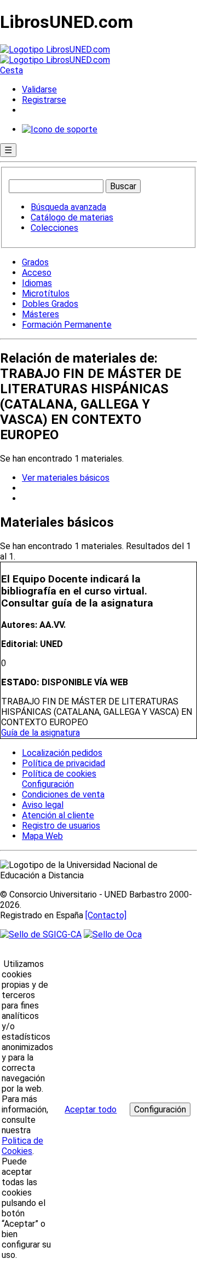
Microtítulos (45, 293)
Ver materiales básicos (65, 478)
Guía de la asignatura (40, 732)
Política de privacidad (63, 763)
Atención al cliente (58, 815)
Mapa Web (42, 836)
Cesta (11, 70)
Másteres (40, 314)
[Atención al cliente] (59, 129)
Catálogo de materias (72, 217)
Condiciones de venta (63, 794)
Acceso (36, 272)
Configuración (47, 784)
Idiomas (37, 283)
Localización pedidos (62, 753)
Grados (35, 262)
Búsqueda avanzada (68, 207)
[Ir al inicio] (55, 54)
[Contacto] (105, 915)
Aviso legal (42, 805)
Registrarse (44, 100)
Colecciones (54, 228)
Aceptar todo (91, 1109)
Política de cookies (59, 773)
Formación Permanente (67, 324)
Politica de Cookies (22, 1145)
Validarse (39, 89)
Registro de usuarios (61, 825)
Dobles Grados (50, 304)
